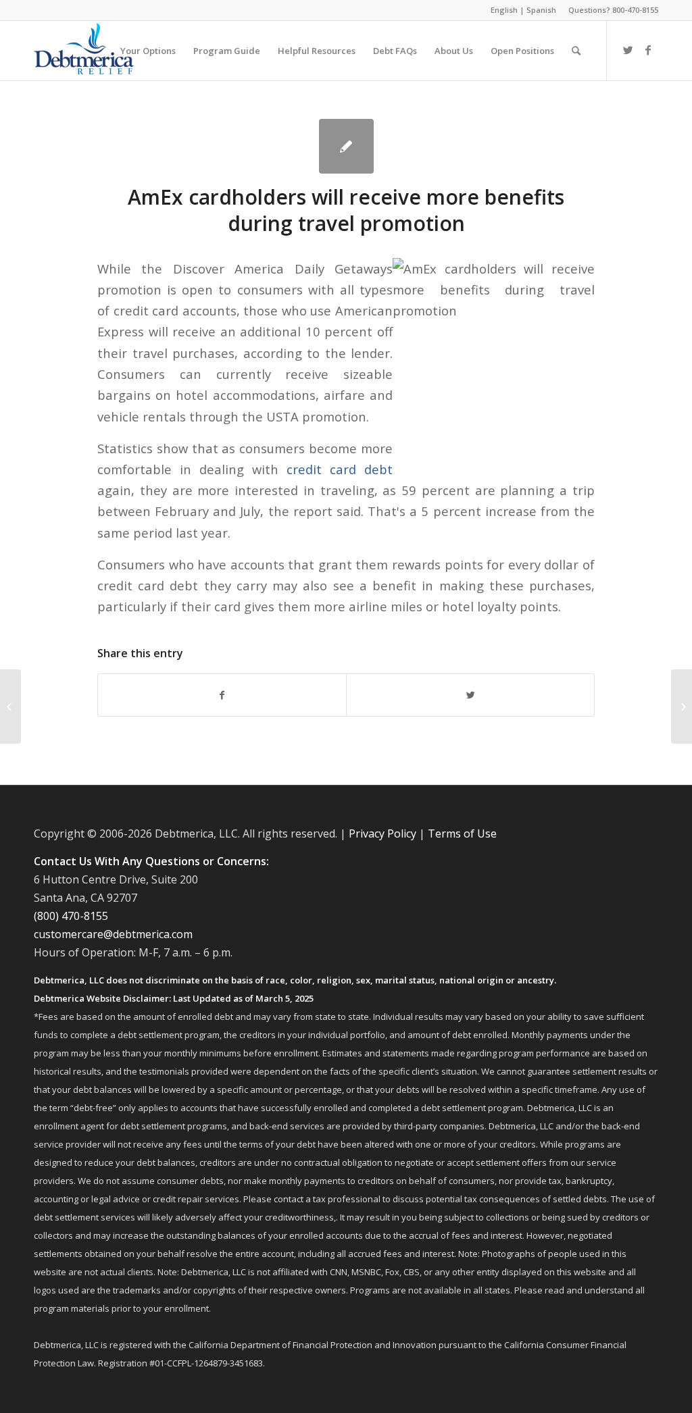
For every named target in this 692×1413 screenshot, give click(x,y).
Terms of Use (462, 833)
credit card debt (340, 469)
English (504, 10)
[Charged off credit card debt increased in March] (10, 706)
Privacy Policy (382, 833)
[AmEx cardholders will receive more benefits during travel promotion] (346, 146)
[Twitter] (628, 50)
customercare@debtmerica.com (113, 934)
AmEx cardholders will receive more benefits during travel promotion (346, 210)
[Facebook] (648, 50)
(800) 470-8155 (71, 915)
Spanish (541, 10)
